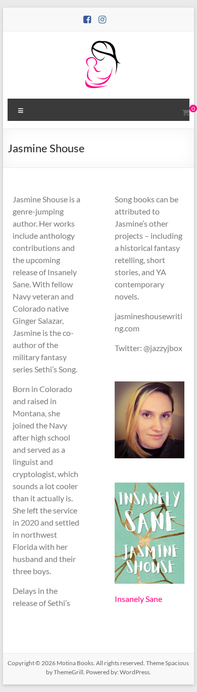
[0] (185, 112)
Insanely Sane (138, 598)
